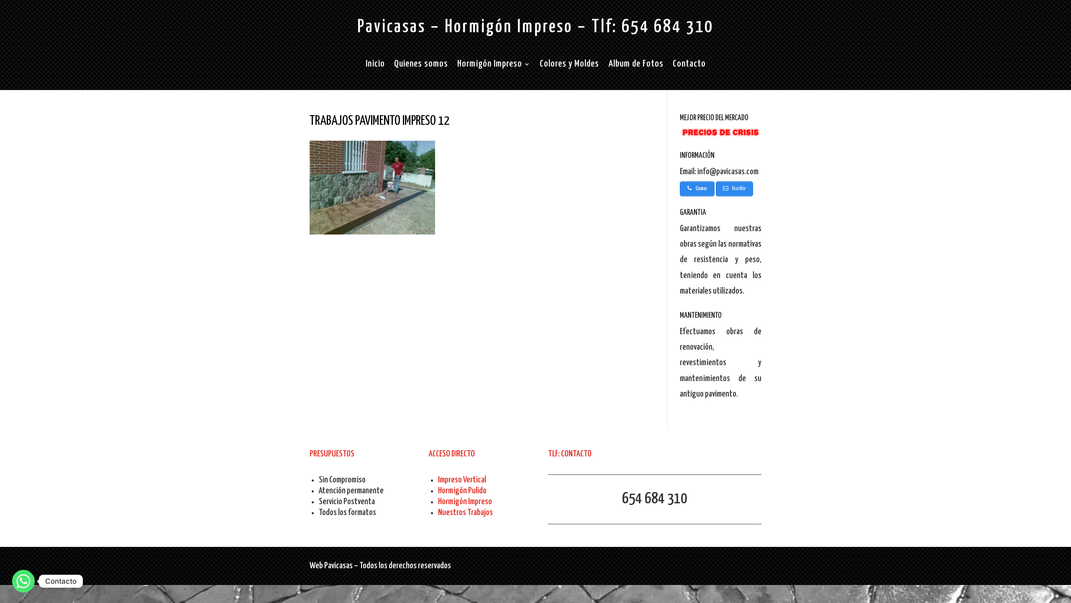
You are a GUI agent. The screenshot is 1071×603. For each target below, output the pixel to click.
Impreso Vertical (462, 480)
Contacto (689, 65)
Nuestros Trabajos (465, 512)
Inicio (375, 65)
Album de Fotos (636, 65)
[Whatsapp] (23, 581)
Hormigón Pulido (462, 491)
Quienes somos (421, 65)
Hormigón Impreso (489, 65)
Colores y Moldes (569, 65)
